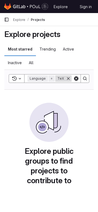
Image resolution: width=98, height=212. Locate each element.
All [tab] (31, 62)
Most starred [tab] (20, 49)
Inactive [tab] (15, 62)
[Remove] (68, 78)
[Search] (85, 78)
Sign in (86, 6)
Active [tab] (68, 49)
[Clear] (76, 78)
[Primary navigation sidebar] (6, 19)
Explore (61, 6)
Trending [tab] (47, 49)
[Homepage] (26, 6)
